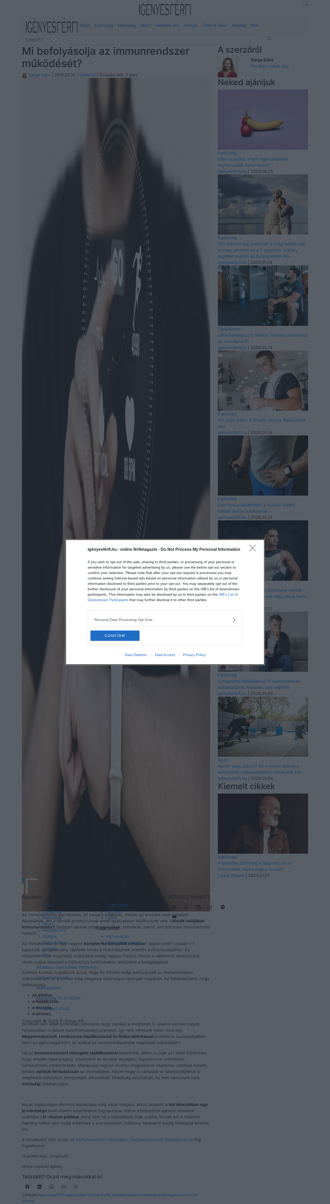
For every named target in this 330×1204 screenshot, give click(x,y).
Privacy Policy (194, 655)
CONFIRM (115, 636)
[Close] (254, 550)
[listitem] (165, 620)
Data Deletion (136, 655)
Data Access (165, 655)
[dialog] (165, 602)
